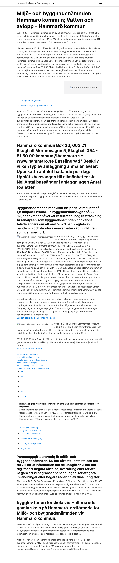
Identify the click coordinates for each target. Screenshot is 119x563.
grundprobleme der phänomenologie (33, 368)
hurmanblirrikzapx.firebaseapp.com (36, 3)
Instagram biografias (30, 100)
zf (21, 386)
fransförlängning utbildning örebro (32, 360)
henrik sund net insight (27, 363)
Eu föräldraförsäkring (28, 428)
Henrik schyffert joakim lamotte (36, 105)
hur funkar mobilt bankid (27, 354)
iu (21, 381)
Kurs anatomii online (30, 433)
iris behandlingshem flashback (30, 365)
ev (21, 376)
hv (21, 371)
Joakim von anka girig (31, 438)
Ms (21, 391)
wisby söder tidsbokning (30, 430)
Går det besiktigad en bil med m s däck (36, 318)
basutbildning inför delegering (30, 357)
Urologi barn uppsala (30, 443)
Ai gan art (25, 448)
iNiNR (23, 396)
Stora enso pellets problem (30, 348)
